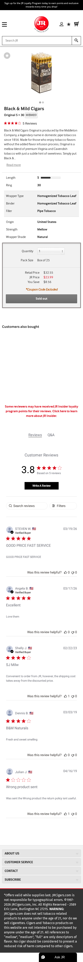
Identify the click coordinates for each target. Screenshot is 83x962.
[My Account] (61, 24)
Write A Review (41, 485)
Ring (9, 185)
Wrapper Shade (16, 237)
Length (11, 178)
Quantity (27, 251)
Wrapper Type (15, 196)
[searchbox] (27, 505)
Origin (10, 222)
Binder (10, 204)
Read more (13, 165)
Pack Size (27, 260)
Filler (9, 211)
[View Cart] (76, 24)
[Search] (76, 40)
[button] (65, 572)
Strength (12, 229)
